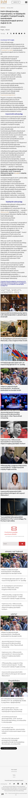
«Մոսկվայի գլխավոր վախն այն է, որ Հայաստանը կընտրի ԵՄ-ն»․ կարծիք (13, 363)
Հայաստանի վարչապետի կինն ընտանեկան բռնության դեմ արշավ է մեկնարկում (13, 493)
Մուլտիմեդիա (14, 681)
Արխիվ (3, 8)
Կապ (14, 775)
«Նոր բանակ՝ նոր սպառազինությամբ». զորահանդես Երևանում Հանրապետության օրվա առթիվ (13, 730)
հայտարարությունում (8, 95)
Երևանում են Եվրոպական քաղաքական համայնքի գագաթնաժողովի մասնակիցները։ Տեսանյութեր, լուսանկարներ (13, 741)
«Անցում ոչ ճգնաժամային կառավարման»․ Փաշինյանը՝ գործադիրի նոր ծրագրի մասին (11, 388)
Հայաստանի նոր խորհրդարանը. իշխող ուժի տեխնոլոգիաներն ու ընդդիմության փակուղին (14, 314)
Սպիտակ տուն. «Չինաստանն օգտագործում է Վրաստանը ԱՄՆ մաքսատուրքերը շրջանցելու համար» (13, 441)
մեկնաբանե (5, 212)
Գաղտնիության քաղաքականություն (14, 780)
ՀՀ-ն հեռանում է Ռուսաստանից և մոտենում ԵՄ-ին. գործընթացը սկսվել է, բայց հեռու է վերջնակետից (13, 700)
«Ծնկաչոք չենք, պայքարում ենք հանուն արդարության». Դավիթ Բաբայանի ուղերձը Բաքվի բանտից (14, 467)
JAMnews (3, 27)
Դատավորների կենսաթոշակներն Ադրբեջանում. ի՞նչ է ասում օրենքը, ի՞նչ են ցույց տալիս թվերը (13, 519)
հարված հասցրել (7, 50)
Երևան (7, 29)
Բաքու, (3, 29)
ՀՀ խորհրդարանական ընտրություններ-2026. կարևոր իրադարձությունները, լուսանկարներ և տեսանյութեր (14, 719)
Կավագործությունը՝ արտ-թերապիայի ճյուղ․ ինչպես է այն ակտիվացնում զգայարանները (12, 709)
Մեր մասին (14, 769)
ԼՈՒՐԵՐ (14, 614)
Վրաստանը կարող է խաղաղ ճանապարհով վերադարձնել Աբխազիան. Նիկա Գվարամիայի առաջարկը (11, 415)
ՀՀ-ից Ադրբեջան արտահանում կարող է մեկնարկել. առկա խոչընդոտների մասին (14, 339)
